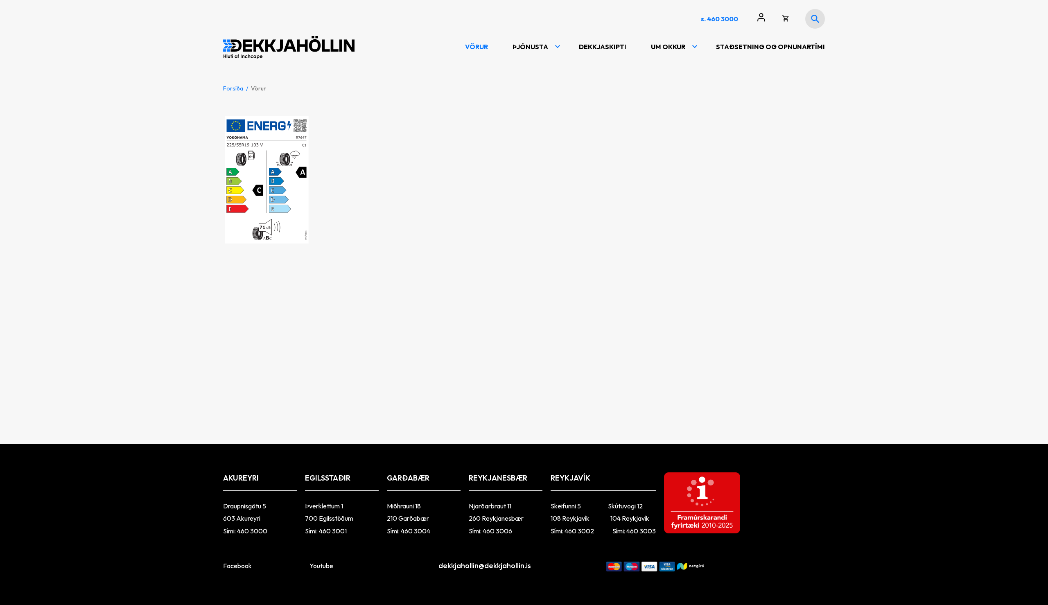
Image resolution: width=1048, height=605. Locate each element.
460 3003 (641, 531)
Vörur (258, 88)
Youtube (321, 566)
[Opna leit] (815, 19)
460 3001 (333, 531)
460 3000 (252, 531)
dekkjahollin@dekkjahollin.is (480, 565)
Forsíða (233, 88)
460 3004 (415, 531)
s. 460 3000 (719, 19)
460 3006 (497, 531)
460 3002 (580, 531)
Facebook (237, 566)
